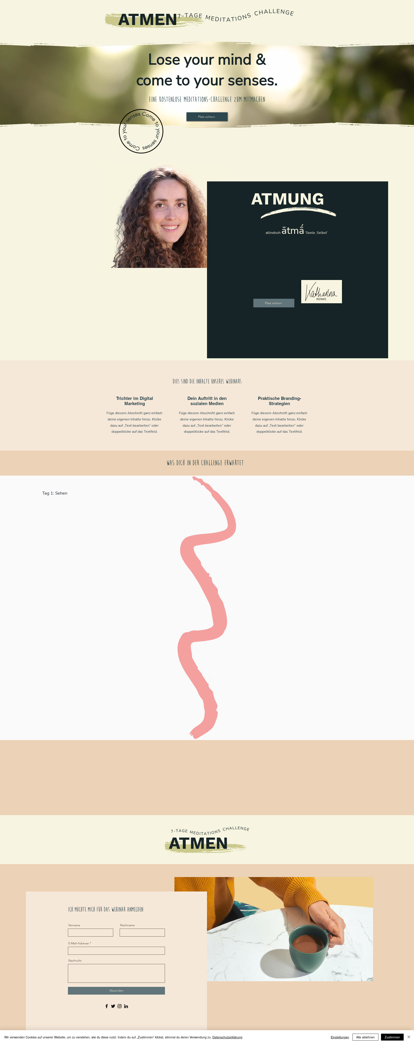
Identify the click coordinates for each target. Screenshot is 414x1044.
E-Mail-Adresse (78, 943)
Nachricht (75, 960)
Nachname (127, 925)
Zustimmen (392, 1037)
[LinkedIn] (126, 1006)
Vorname (74, 925)
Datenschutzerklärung (227, 1037)
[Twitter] (113, 1006)
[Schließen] (408, 1037)
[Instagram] (119, 1006)
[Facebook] (106, 1006)
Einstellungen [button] (340, 1037)
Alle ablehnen (365, 1037)
